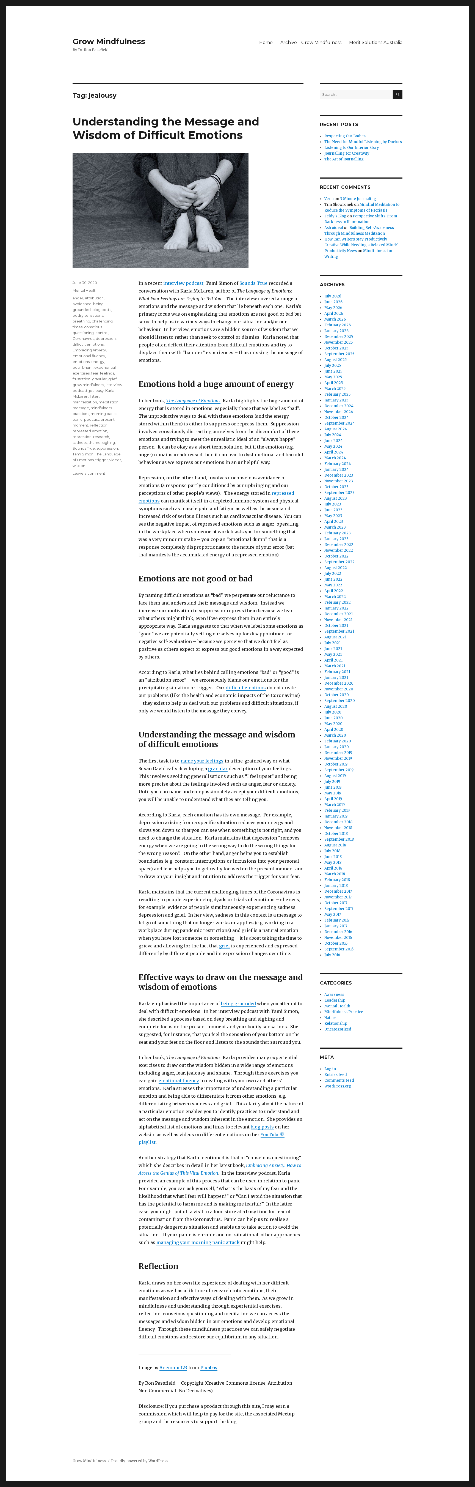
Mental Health (85, 290)
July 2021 (332, 643)
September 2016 (339, 949)
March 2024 (335, 458)
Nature (330, 1017)
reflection (98, 425)
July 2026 (332, 296)
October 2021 (336, 625)
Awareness (334, 994)
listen (94, 396)
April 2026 (333, 313)
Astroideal (333, 227)
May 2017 (332, 914)
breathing (81, 321)
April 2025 (333, 383)
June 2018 (333, 856)
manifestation (85, 402)
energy (97, 361)
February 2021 (337, 671)
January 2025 (336, 400)
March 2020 (335, 735)
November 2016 (338, 937)
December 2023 (338, 475)
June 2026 (333, 302)
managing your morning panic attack (198, 1242)
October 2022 (336, 556)
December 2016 (338, 932)
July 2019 (332, 781)
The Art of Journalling (344, 159)
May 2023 (333, 515)
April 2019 (333, 799)
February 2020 (337, 741)
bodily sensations (88, 315)
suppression (107, 448)
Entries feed (335, 1074)
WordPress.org (337, 1086)
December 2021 (338, 614)
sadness (80, 442)
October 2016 (335, 943)
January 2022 (336, 608)
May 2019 (332, 793)
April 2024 (333, 452)
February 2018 (337, 880)
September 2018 (339, 839)
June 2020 (333, 718)
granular (218, 768)
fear (94, 373)
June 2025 (333, 371)
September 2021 (339, 631)
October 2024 (336, 417)
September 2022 (339, 562)
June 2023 (333, 510)
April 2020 (333, 729)
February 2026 (337, 325)
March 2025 (335, 388)
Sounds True (253, 283)
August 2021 (335, 637)
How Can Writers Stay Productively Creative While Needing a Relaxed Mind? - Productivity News (362, 245)
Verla (329, 198)
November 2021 (338, 619)
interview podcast (183, 283)
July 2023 (332, 504)
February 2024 (337, 463)
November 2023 (338, 481)
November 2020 (338, 689)
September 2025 (339, 354)
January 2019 (335, 816)
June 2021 (333, 648)
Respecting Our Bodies (345, 136)
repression (82, 436)
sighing (108, 442)
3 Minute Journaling (358, 198)
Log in (330, 1069)
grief (224, 945)
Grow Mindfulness (109, 41)
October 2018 (336, 833)
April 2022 (333, 591)
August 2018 (335, 845)
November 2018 (338, 827)
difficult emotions (246, 687)
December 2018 (338, 822)
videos (115, 460)
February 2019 (337, 810)
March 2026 (335, 319)
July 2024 (332, 435)
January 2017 (335, 926)
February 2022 (337, 602)
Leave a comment (89, 473)
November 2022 (338, 550)
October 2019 (335, 764)
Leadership (334, 1000)
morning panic (104, 413)
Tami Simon (83, 454)
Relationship (335, 1023)
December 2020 (339, 683)
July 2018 (332, 851)
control (101, 332)
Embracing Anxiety (89, 350)
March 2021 (334, 666)
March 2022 (335, 596)
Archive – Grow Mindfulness (310, 42)
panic (77, 419)
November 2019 (338, 758)
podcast (91, 419)
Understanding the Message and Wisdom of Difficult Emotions (166, 128)
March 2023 (335, 527)
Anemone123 (173, 1367)
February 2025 (337, 394)
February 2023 (337, 533)
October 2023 (336, 487)
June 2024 (333, 440)
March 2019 (334, 804)
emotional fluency (179, 1080)
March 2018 (334, 874)
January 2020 (336, 747)
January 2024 (336, 469)
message (81, 408)
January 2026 (336, 331)
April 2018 (333, 868)
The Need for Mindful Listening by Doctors (363, 142)
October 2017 (335, 903)
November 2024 (338, 411)
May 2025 (333, 377)
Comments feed (339, 1080)
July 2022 (332, 573)
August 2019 (335, 775)
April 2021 (333, 660)
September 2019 (339, 770)
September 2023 (339, 492)
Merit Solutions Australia (375, 42)
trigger (101, 460)
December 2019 (338, 752)
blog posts (262, 1127)
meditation (108, 402)
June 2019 (332, 787)
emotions (81, 361)
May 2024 (333, 446)
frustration (81, 379)
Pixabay (208, 1367)
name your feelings (202, 761)
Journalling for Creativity (346, 153)
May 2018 (332, 862)
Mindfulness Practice (343, 1012)
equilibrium (83, 367)
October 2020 (336, 695)
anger (78, 298)
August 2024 (335, 429)
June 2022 (333, 579)
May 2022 (333, 585)
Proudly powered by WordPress (139, 1461)
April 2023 (333, 521)
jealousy (96, 390)
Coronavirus (83, 338)
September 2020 (339, 700)
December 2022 (338, 544)
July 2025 (332, 365)
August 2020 (335, 706)
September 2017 (338, 908)
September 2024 (339, 423)
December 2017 (338, 891)
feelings (107, 373)
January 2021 (336, 677)
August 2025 (335, 359)
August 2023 (335, 498)
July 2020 (332, 712)
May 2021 (333, 654)
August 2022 (335, 567)
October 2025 (336, 348)
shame (95, 442)
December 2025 (338, 336)
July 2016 (332, 955)
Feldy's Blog (335, 216)
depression (106, 338)
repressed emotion (90, 431)
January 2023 (336, 539)
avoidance (82, 304)
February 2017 (336, 920)
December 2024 (339, 406)
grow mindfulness (88, 384)
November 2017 (338, 897)
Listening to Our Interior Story (351, 147)
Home (266, 42)
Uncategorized (337, 1029)
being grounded (238, 1003)
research (101, 436)
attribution (94, 298)
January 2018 (336, 885)
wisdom (80, 465)
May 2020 (333, 723)
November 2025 (338, 342)
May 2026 (333, 307)
